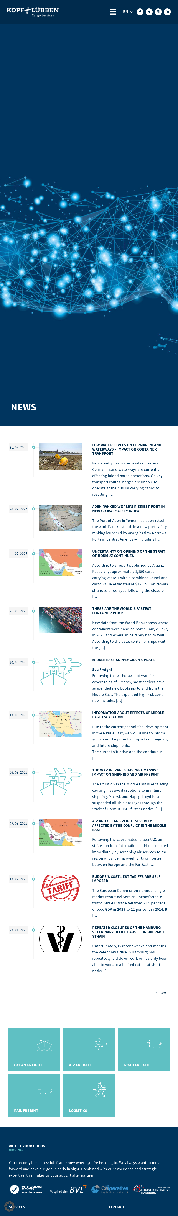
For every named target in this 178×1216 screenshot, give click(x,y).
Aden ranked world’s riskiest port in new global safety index (128, 508)
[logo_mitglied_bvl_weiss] (68, 1187)
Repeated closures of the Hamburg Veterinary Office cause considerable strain (128, 932)
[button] (9, 1206)
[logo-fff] (33, 9)
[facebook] (140, 11)
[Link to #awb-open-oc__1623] (113, 11)
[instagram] (158, 11)
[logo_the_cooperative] (109, 1187)
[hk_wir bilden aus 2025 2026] (26, 1187)
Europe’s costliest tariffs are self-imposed (127, 879)
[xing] (149, 11)
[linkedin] (167, 11)
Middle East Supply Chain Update (123, 659)
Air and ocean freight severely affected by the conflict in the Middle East (129, 825)
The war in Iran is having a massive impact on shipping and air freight (125, 772)
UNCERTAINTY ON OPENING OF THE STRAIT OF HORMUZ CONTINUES (128, 553)
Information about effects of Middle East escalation (128, 715)
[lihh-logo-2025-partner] (151, 1187)
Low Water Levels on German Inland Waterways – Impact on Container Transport (126, 449)
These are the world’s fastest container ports (121, 611)
